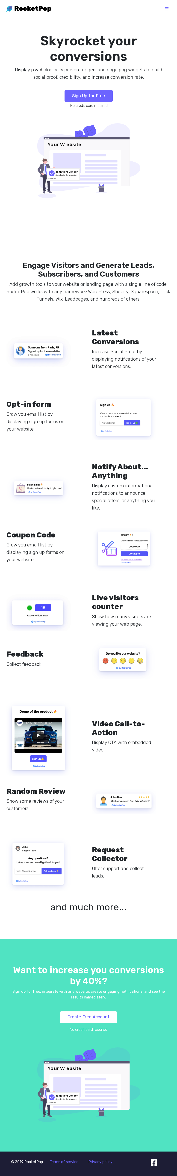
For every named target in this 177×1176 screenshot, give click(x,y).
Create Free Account (88, 1016)
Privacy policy (100, 1162)
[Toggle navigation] (166, 9)
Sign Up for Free (88, 95)
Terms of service (64, 1162)
